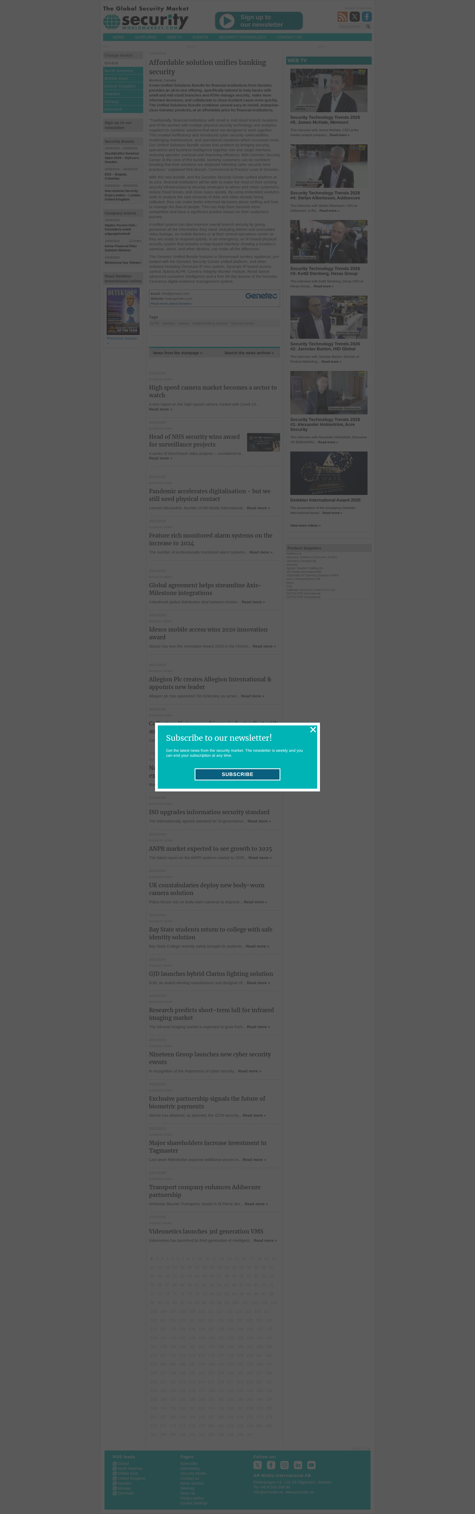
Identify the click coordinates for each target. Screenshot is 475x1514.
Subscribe (237, 774)
